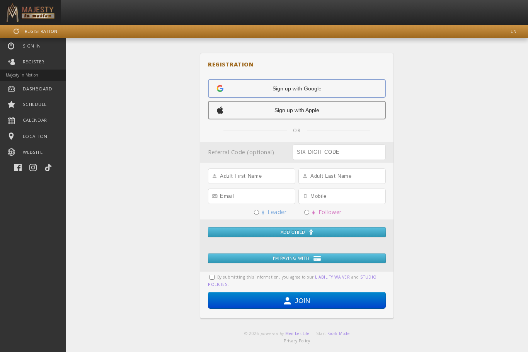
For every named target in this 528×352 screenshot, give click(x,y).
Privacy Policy (297, 340)
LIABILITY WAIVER (332, 277)
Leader (275, 212)
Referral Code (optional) (241, 152)
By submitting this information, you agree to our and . (292, 280)
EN (513, 31)
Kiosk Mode (338, 333)
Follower (328, 212)
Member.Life (297, 333)
